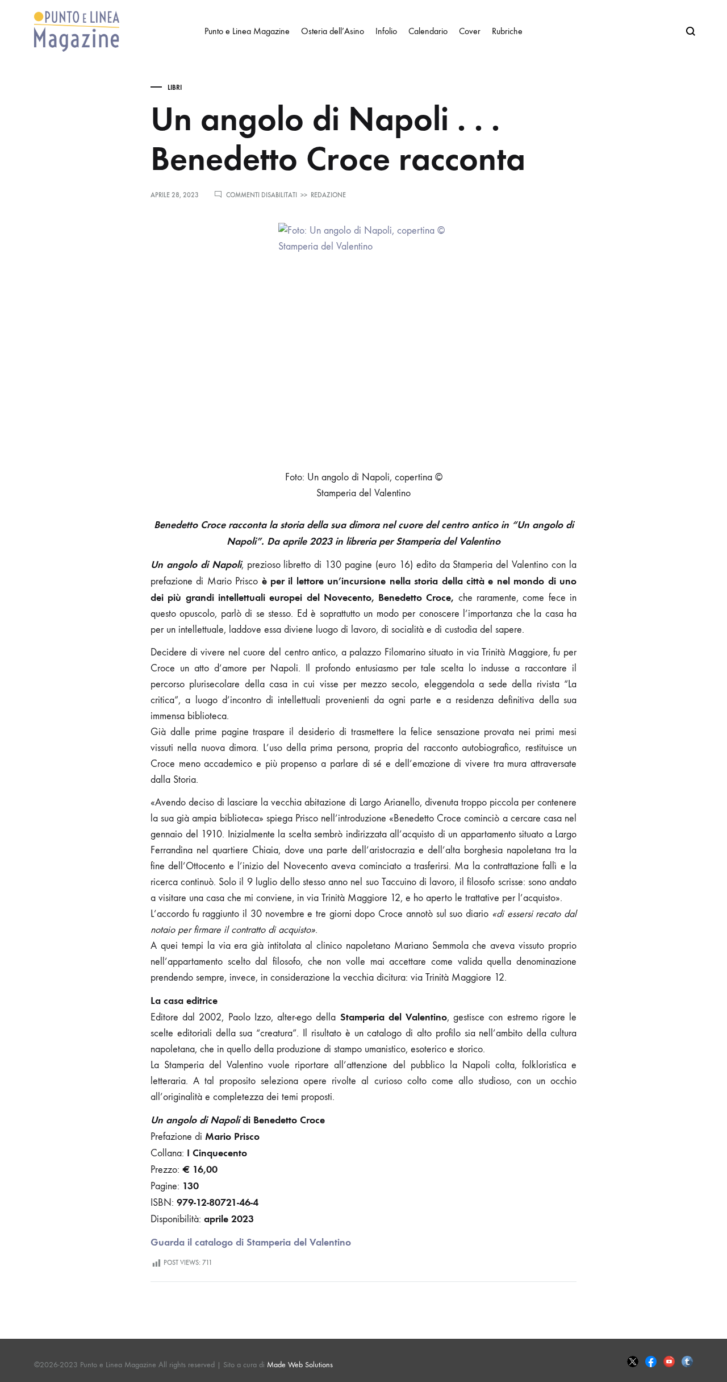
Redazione (328, 195)
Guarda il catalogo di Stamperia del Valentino (251, 1242)
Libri (175, 88)
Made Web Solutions (300, 1364)
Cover (470, 31)
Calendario (428, 31)
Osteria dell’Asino (332, 31)
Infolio (386, 31)
